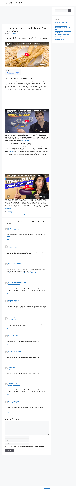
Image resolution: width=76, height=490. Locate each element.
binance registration (13, 335)
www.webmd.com (25, 140)
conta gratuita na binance (14, 351)
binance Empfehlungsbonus (15, 263)
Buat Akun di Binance (13, 300)
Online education (43, 2)
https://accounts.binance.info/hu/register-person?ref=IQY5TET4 (30, 409)
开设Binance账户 (12, 367)
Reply (8, 239)
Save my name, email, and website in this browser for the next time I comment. (25, 446)
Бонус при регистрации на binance (17, 282)
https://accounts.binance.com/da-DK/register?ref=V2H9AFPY (21, 272)
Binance (10, 246)
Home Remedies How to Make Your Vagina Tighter (16, 214)
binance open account (13, 401)
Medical (36, 2)
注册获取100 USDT (12, 383)
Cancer (56, 2)
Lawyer (51, 2)
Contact (68, 2)
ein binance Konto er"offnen (15, 317)
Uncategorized (9, 211)
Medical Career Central (13, 3)
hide (12, 70)
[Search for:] (61, 10)
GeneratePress (47, 488)
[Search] (69, 10)
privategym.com (8, 208)
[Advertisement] (26, 15)
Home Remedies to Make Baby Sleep (13, 212)
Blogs (31, 2)
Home (26, 2)
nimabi (10, 228)
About (63, 2)
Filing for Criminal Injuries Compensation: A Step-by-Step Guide (62, 27)
